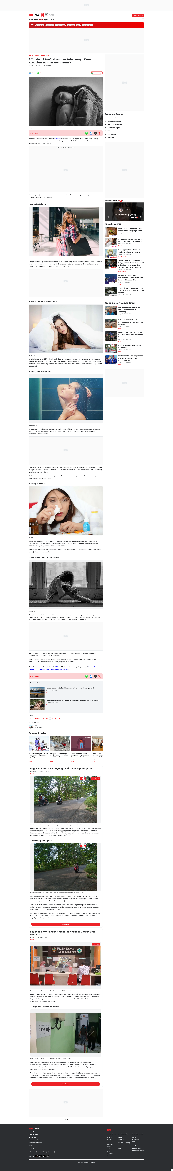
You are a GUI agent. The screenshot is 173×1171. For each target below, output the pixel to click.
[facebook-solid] (91, 133)
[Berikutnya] (103, 820)
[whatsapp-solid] (86, 133)
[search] (129, 15)
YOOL (56, 667)
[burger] (143, 19)
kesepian (57, 139)
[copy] (99, 133)
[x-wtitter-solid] (95, 133)
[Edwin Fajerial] (31, 726)
